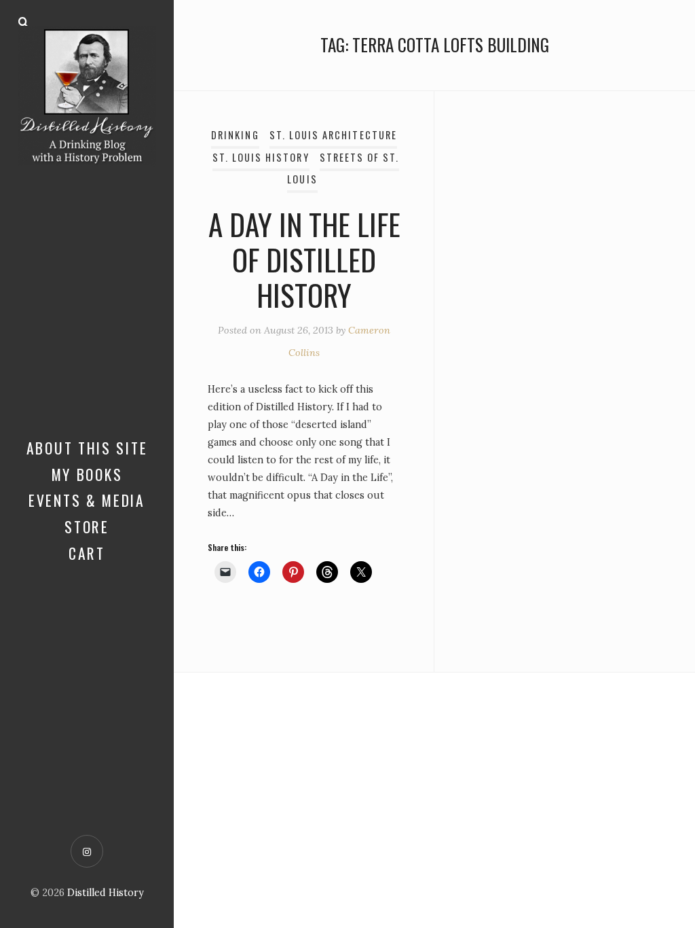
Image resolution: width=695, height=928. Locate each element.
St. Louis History (260, 157)
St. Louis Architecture (333, 135)
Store (86, 526)
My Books (87, 474)
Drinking (235, 135)
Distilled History (105, 893)
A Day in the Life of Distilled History (304, 259)
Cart (87, 553)
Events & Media (87, 500)
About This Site (87, 448)
